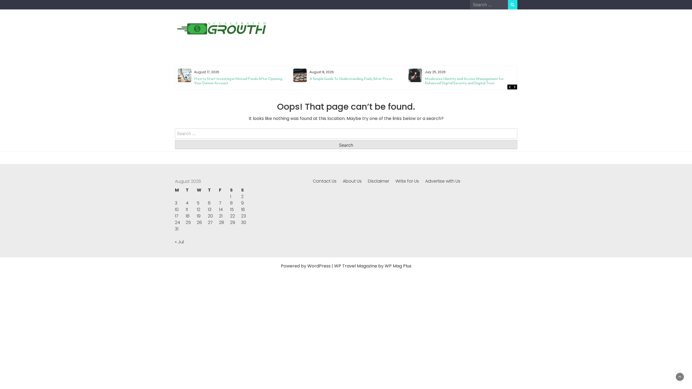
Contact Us (325, 181)
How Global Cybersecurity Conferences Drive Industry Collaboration (469, 81)
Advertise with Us (442, 181)
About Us (352, 181)
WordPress (319, 266)
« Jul (179, 242)
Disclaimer (378, 181)
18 (187, 216)
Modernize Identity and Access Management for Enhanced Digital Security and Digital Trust (348, 81)
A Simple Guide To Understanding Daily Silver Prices (235, 79)
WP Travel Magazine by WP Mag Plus (372, 266)
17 (176, 216)
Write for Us (407, 181)
